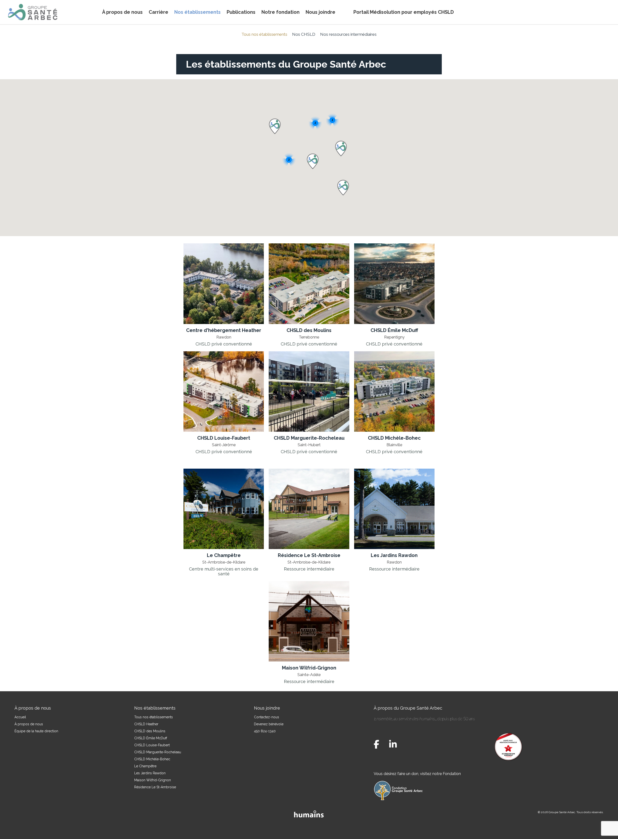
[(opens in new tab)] (223, 283)
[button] (312, 161)
